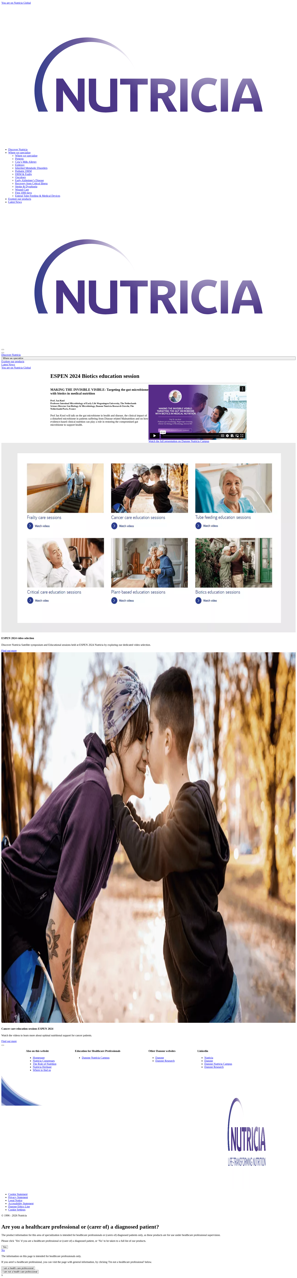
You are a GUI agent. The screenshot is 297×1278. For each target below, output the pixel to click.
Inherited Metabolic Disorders (31, 168)
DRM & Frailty (23, 174)
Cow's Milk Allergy (26, 161)
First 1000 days (23, 192)
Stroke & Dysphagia (26, 186)
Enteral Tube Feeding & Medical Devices (37, 195)
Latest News (15, 202)
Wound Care (22, 189)
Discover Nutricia (18, 149)
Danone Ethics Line (19, 1206)
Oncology (20, 177)
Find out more (9, 650)
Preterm (19, 158)
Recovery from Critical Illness (31, 183)
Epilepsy (20, 164)
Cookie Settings (16, 1209)
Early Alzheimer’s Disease (29, 180)
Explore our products (19, 198)
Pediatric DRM (23, 171)
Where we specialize (19, 152)
